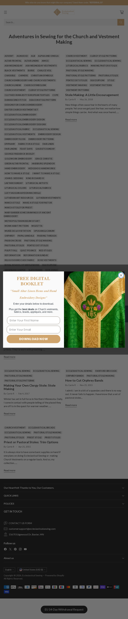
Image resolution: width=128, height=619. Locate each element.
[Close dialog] (121, 275)
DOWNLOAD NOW (33, 339)
